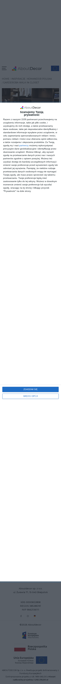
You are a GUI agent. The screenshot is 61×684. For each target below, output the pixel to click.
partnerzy (24, 145)
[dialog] (30, 342)
